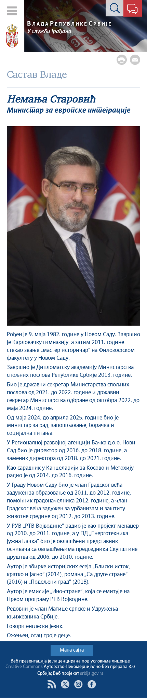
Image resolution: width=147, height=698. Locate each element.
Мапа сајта (72, 650)
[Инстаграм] (78, 684)
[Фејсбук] (92, 684)
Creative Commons (24, 667)
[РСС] (52, 684)
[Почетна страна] (12, 36)
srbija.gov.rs (91, 673)
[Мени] (12, 11)
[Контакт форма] (132, 9)
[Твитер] (65, 684)
